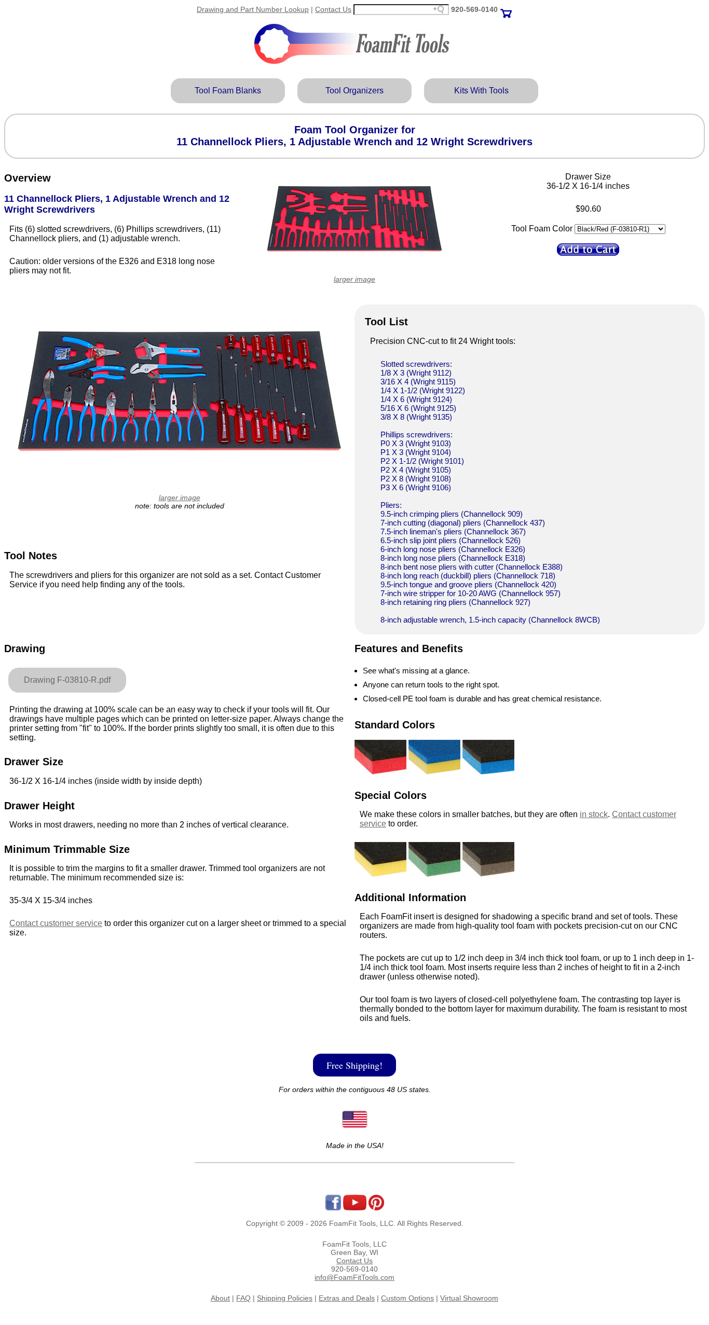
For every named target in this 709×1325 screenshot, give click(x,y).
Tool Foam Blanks (228, 90)
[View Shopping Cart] (506, 9)
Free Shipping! (354, 1065)
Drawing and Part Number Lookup (253, 9)
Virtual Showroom (469, 1298)
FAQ (243, 1298)
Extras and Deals (347, 1298)
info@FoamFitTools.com (354, 1277)
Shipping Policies (284, 1298)
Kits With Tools (481, 90)
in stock (594, 814)
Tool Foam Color (541, 228)
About (220, 1298)
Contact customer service (55, 923)
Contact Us (333, 9)
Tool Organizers (354, 90)
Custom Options (407, 1298)
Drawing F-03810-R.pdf (67, 679)
